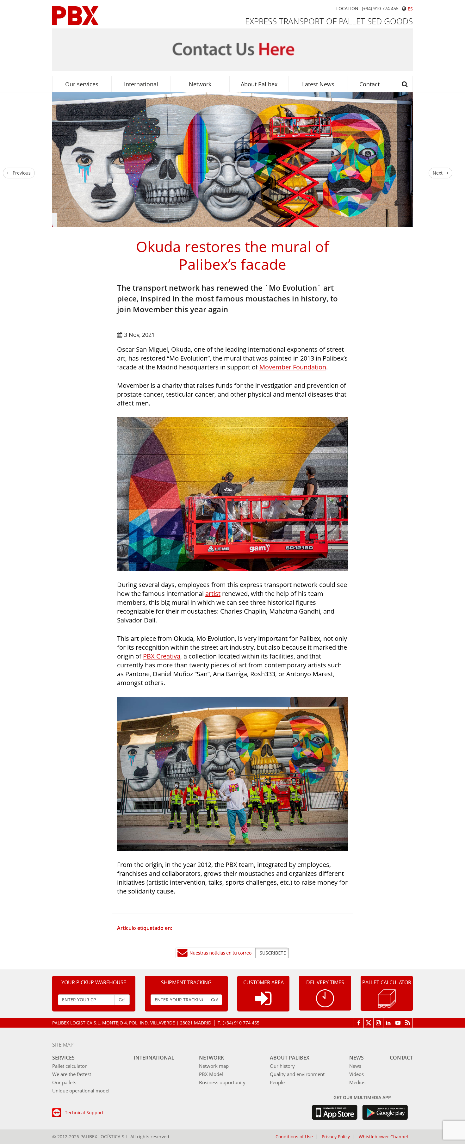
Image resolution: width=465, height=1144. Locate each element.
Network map (214, 1066)
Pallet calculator (69, 1066)
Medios (357, 1082)
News (356, 1057)
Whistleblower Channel (383, 1137)
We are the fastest (71, 1074)
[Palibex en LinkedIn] (388, 1023)
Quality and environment (297, 1074)
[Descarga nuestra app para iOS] (334, 1112)
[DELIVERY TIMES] (325, 998)
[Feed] (408, 1023)
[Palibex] (75, 15)
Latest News (318, 84)
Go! (122, 1000)
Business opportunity (222, 1082)
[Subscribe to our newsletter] (232, 953)
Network (200, 84)
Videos (356, 1074)
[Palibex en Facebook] (359, 1023)
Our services (81, 84)
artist (212, 593)
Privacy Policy (336, 1137)
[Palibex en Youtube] (398, 1023)
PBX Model (211, 1074)
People (277, 1082)
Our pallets (64, 1082)
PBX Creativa (161, 656)
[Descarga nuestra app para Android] (385, 1112)
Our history (282, 1066)
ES (410, 9)
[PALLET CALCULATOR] (387, 998)
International (141, 84)
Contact (369, 84)
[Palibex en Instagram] (378, 1023)
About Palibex (259, 84)
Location (347, 8)
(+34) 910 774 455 (380, 8)
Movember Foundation (292, 367)
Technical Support (84, 1113)
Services (63, 1057)
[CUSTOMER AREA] (263, 1003)
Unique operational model (80, 1090)
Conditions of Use (294, 1137)
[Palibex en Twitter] (369, 1023)
